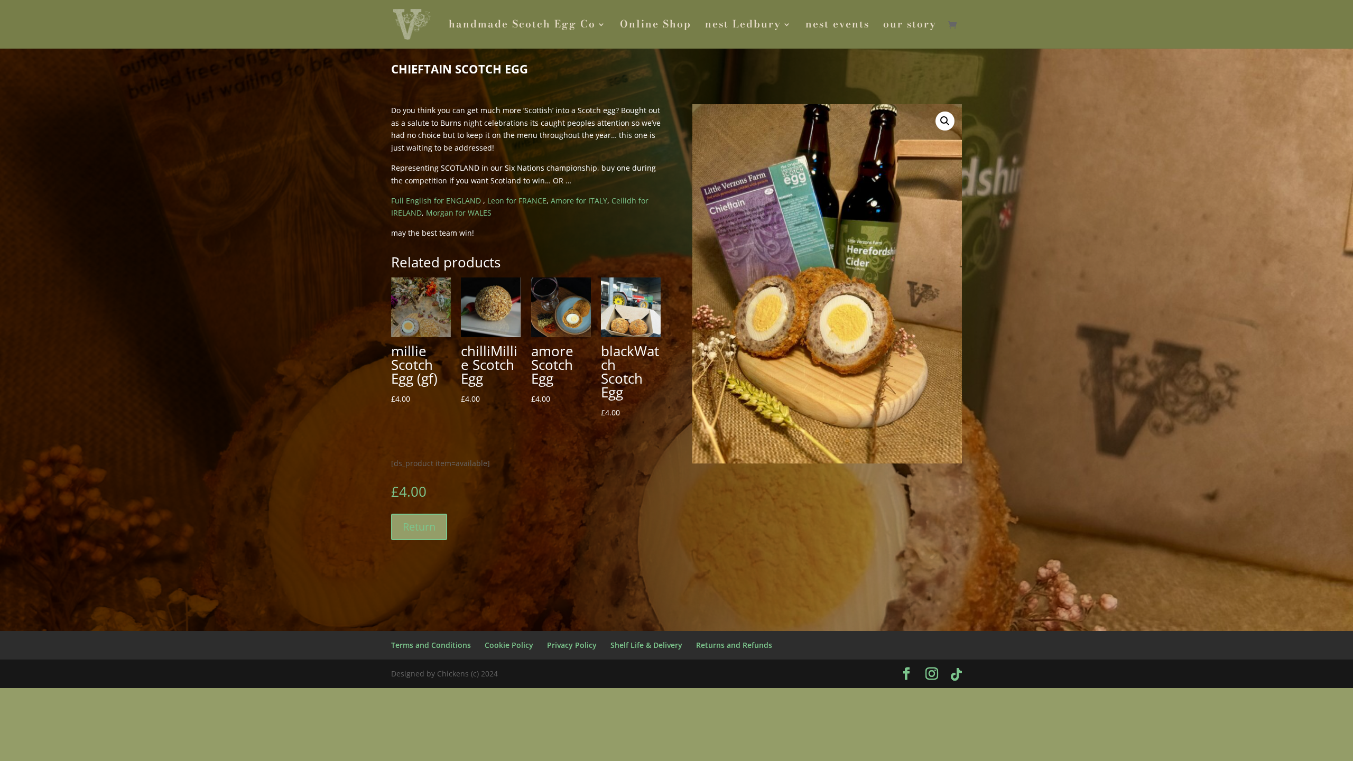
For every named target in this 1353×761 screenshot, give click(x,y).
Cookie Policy (509, 645)
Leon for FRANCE (516, 201)
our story (910, 26)
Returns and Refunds (734, 645)
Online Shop (655, 26)
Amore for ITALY (578, 201)
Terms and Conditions (431, 645)
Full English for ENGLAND (436, 201)
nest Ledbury (743, 26)
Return (419, 526)
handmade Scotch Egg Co (522, 26)
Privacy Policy (572, 645)
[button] (944, 121)
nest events (837, 26)
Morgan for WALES (459, 213)
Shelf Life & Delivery (646, 645)
